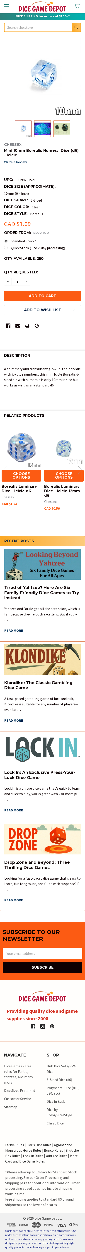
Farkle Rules (14, 1145)
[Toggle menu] (6, 6)
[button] (42, 310)
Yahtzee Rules (56, 1155)
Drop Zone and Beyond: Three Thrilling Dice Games (37, 865)
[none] (42, 76)
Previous (4, 470)
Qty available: (24, 258)
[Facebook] (8, 326)
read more (13, 630)
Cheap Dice (55, 1123)
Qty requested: (21, 272)
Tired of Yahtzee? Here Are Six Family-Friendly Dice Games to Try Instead (41, 592)
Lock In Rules (33, 1155)
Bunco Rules (53, 1150)
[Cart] (78, 6)
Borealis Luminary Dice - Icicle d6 (19, 488)
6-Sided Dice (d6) (59, 1079)
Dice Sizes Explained (19, 1090)
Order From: (26, 233)
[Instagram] (43, 1026)
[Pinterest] (37, 326)
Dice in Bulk (56, 1101)
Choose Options (21, 476)
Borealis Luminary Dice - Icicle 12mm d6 (62, 491)
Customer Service (17, 1098)
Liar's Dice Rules (39, 1145)
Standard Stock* (23, 241)
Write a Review (15, 162)
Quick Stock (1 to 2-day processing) (38, 248)
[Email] (18, 326)
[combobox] (42, 27)
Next (80, 470)
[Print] (27, 326)
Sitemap (10, 1107)
